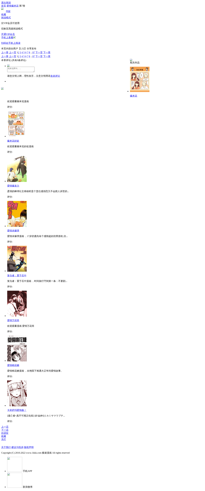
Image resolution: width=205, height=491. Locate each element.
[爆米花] (139, 91)
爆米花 (133, 96)
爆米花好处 (13, 141)
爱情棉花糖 (13, 365)
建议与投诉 (17, 447)
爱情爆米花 (13, 5)
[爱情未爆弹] (17, 226)
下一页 (39, 52)
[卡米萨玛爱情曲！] (17, 405)
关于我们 (6, 447)
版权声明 (29, 447)
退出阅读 (6, 2)
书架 (8, 11)
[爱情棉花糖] (17, 360)
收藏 (3, 14)
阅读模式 (6, 17)
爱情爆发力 (13, 185)
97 (33, 52)
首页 (3, 5)
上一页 (12, 52)
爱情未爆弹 (13, 230)
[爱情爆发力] (17, 181)
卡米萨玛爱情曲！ (16, 410)
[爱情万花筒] (17, 315)
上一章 (4, 52)
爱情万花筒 (13, 320)
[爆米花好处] (16, 136)
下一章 (46, 52)
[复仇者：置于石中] (17, 271)
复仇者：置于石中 (16, 275)
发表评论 (55, 76)
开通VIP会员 (8, 34)
